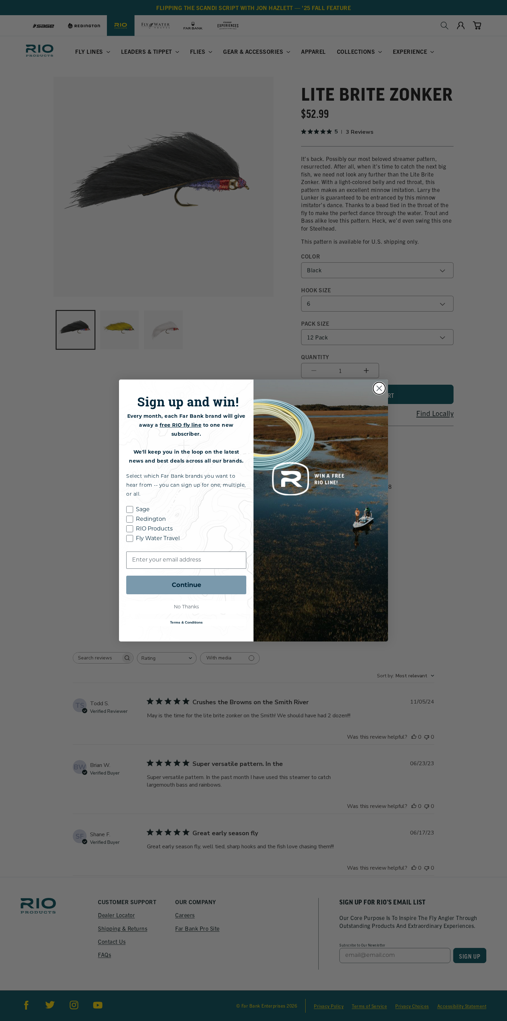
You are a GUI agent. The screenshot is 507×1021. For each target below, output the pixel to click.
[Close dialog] (379, 388)
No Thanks (186, 607)
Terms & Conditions (186, 622)
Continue (186, 585)
